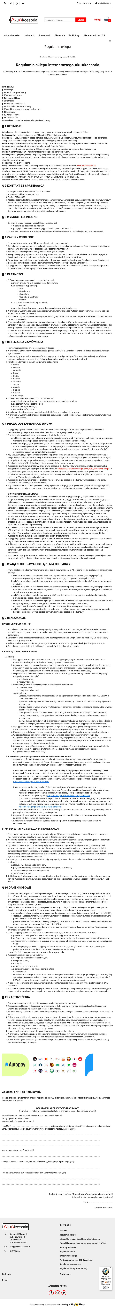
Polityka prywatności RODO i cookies (76, 1260)
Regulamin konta (67, 1251)
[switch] (106, 1287)
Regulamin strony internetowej (73, 1268)
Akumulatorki (11, 35)
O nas (4, 1280)
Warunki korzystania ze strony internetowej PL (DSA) (83, 1243)
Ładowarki (29, 35)
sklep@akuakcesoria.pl (20, 1247)
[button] (65, 1225)
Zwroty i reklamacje (68, 1256)
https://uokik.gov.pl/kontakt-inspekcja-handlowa (68, 795)
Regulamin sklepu (68, 1235)
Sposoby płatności (68, 1247)
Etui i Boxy (74, 35)
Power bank (44, 35)
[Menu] (110, 1268)
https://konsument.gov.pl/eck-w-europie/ (31, 781)
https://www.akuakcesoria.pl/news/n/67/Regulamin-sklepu (84, 469)
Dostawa (63, 1231)
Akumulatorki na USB (94, 35)
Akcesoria (60, 35)
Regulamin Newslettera (70, 1264)
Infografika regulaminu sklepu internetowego (80, 1239)
